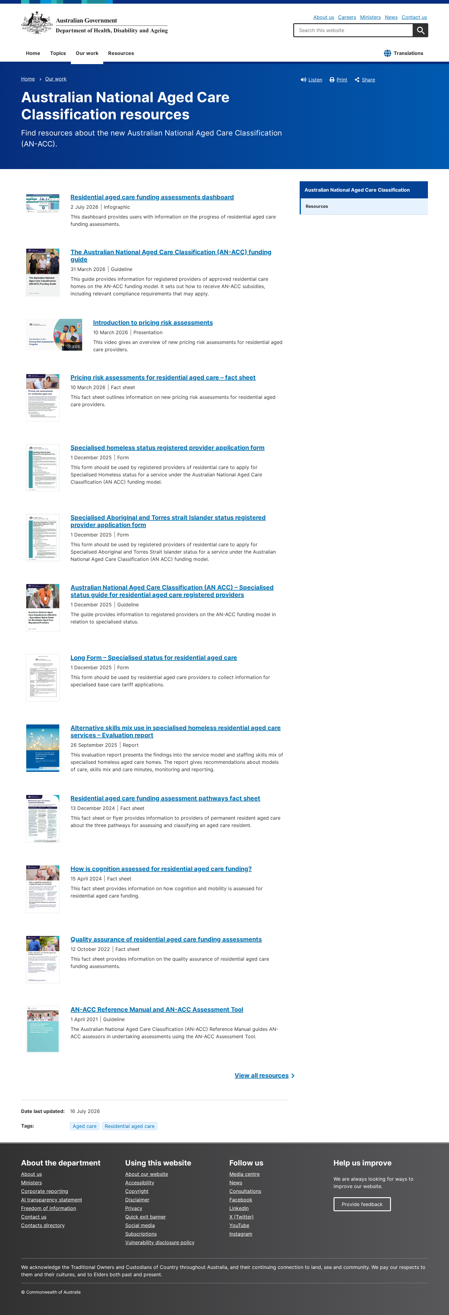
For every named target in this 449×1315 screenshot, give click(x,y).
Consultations (245, 1191)
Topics (58, 53)
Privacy (133, 1208)
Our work (87, 53)
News (391, 17)
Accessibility (139, 1183)
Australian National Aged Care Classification (357, 190)
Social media (140, 1225)
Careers (347, 17)
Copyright (136, 1191)
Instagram (240, 1234)
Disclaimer (137, 1200)
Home (33, 53)
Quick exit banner (145, 1217)
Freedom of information (48, 1208)
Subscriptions (141, 1234)
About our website (146, 1174)
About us (323, 17)
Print (342, 80)
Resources (121, 53)
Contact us (414, 17)
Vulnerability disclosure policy (160, 1242)
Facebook (240, 1200)
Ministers (370, 17)
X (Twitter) (241, 1217)
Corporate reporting (44, 1191)
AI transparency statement (51, 1200)
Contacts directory (43, 1225)
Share (368, 80)
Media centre (244, 1174)
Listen (315, 80)
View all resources (262, 1075)
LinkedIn (239, 1208)
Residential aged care (130, 1126)
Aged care (85, 1126)
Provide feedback (362, 1204)
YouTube (239, 1225)
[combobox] (353, 30)
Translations (408, 53)
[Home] (94, 22)
